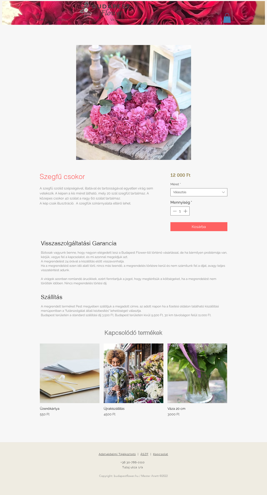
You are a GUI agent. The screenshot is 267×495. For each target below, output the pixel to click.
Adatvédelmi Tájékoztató (117, 454)
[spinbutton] (180, 211)
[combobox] (198, 192)
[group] (133, 380)
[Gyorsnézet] (69, 373)
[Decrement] (174, 211)
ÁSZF (144, 454)
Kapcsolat (160, 454)
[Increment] (186, 211)
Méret (175, 184)
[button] (227, 18)
